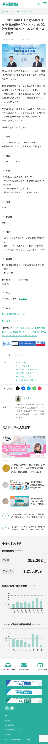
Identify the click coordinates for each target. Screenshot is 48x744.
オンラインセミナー (25, 366)
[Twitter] (7, 708)
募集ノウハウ (33, 373)
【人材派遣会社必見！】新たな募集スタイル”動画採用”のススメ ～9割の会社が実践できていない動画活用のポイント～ (24, 332)
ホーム (7, 715)
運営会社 (7, 720)
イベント (18, 355)
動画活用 (20, 373)
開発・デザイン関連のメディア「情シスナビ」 (18, 739)
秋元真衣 (27, 398)
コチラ (23, 299)
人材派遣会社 (33, 369)
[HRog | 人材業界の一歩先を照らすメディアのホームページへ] (10, 3)
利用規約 (7, 734)
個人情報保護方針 (10, 725)
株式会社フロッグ (10, 321)
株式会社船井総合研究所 (13, 314)
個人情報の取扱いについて (12, 729)
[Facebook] (12, 708)
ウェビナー (21, 362)
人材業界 (20, 369)
